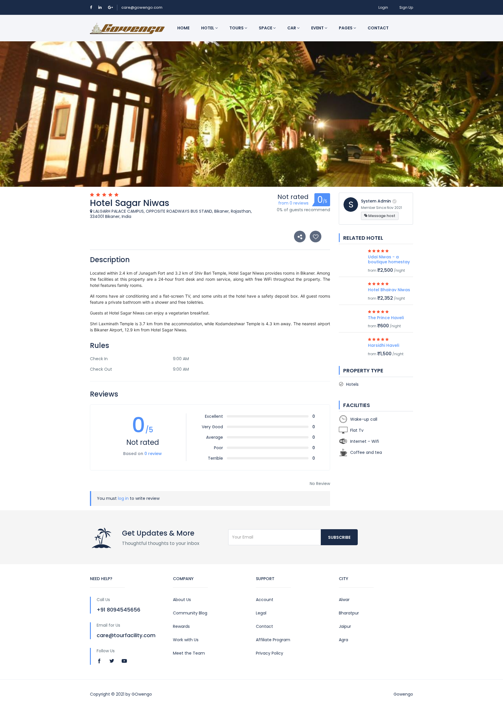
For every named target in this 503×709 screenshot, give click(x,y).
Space (266, 28)
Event (318, 28)
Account (264, 600)
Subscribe (339, 537)
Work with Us (186, 640)
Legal (261, 613)
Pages (346, 28)
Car (292, 28)
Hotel (208, 28)
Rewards (181, 626)
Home (183, 28)
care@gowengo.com (141, 7)
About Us (182, 600)
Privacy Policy (269, 653)
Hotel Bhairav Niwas (389, 290)
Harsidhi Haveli (383, 345)
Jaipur (345, 626)
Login (383, 7)
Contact (378, 28)
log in (123, 498)
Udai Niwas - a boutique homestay (389, 259)
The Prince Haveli (386, 318)
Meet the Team (189, 653)
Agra (343, 640)
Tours (237, 28)
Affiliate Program (273, 640)
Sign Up (406, 7)
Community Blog (190, 613)
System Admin (376, 201)
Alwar (344, 600)
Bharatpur (349, 613)
